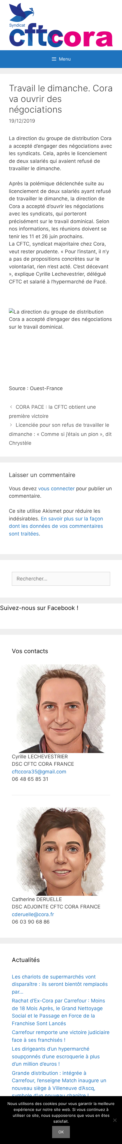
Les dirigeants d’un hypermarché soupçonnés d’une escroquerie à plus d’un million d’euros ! (56, 1056)
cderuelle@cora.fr (33, 914)
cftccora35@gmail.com (39, 772)
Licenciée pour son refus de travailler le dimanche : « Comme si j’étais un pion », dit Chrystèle (60, 434)
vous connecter (56, 488)
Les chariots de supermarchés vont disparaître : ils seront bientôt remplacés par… (60, 984)
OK (61, 1132)
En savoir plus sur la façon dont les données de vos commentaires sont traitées (56, 526)
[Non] (115, 1120)
